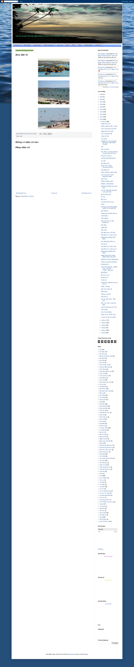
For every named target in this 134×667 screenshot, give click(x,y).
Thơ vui (101, 480)
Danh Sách (37, 45)
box (102, 549)
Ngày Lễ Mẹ (102, 436)
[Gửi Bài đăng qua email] (40, 133)
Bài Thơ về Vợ (105, 275)
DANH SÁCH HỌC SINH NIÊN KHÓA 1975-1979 (108, 256)
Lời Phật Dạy (103, 430)
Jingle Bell (104, 227)
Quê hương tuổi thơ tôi (106, 447)
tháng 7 (104, 330)
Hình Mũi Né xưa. (104, 412)
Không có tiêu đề (106, 294)
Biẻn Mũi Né (104, 211)
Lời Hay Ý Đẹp (103, 428)
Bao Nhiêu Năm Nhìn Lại (108, 241)
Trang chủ (17, 45)
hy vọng (103, 161)
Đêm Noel (104, 230)
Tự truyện (102, 506)
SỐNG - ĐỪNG (105, 286)
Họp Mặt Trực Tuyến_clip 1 (109, 249)
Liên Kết (98, 45)
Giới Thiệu (27, 45)
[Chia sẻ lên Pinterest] (51, 134)
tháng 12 (104, 121)
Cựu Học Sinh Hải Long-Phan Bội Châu (61, 9)
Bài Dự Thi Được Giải (105, 356)
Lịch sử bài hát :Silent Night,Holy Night (107, 175)
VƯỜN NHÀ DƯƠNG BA (108, 158)
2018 (101, 99)
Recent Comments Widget (113, 87)
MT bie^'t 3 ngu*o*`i (106, 156)
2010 (101, 119)
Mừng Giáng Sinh (106, 194)
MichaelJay (71, 654)
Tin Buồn (102, 486)
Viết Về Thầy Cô (104, 521)
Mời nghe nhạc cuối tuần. (108, 232)
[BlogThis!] (45, 134)
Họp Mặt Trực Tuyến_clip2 (108, 246)
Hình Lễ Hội (102, 410)
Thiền (101, 473)
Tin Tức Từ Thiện (104, 493)
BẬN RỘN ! (104, 272)
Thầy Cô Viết (103, 465)
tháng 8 (104, 327)
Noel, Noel (104, 179)
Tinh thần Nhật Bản (104, 495)
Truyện (101, 504)
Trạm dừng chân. (104, 499)
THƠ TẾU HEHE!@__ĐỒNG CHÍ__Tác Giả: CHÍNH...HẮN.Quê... (109, 268)
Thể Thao (102, 471)
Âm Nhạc (102, 351)
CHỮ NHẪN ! (105, 218)
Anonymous (101, 67)
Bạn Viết (101, 360)
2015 (101, 107)
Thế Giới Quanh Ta (104, 469)
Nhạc (80, 45)
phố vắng (103, 225)
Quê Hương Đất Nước (105, 445)
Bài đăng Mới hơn (21, 193)
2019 (101, 97)
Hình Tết (101, 415)
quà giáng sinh (105, 163)
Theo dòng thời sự (104, 467)
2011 (101, 117)
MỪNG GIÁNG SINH (107, 181)
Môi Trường (102, 434)
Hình (100, 402)
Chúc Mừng (102, 369)
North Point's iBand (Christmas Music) (107, 166)
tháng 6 (104, 332)
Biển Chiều (104, 291)
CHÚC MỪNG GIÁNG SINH (109, 172)
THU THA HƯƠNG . (107, 312)
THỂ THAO (104, 309)
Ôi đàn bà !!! (104, 277)
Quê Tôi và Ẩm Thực (105, 449)
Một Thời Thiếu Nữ (106, 289)
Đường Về (104, 244)
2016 (101, 104)
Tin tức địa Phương (105, 491)
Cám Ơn (101, 362)
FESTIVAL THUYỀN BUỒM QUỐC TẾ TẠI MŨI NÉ (109, 207)
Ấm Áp (103, 197)
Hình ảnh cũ (104, 296)
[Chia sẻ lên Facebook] (49, 134)
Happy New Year (105, 123)
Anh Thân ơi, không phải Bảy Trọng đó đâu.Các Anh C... (109, 152)
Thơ (102, 146)
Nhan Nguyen (102, 53)
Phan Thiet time (108, 556)
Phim (73, 45)
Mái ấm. (101, 432)
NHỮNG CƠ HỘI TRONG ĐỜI (109, 259)
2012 (101, 114)
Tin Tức (101, 489)
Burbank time (108, 580)
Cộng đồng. (102, 378)
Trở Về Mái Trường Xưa (106, 502)
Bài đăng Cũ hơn (87, 193)
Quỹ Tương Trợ (49, 45)
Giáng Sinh (102, 399)
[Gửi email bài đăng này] (44, 134)
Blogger (86, 654)
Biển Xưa (103, 199)
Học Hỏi (101, 421)
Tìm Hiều (102, 484)
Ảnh (100, 349)
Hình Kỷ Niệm (103, 408)
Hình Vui (101, 419)
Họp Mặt (101, 423)
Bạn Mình (102, 358)
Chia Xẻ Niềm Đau (104, 367)
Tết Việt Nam (103, 462)
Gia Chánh (102, 397)
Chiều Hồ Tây (105, 136)
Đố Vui (101, 393)
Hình (67, 45)
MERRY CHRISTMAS (107, 184)
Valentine (102, 508)
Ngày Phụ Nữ (103, 439)
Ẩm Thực (102, 354)
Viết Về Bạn (102, 519)
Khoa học (102, 425)
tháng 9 (104, 325)
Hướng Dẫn (88, 45)
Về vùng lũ (104, 138)
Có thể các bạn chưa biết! (108, 317)
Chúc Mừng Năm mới (105, 371)
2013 (101, 112)
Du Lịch (101, 384)
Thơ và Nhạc (103, 478)
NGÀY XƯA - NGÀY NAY (108, 314)
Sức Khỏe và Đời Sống (106, 458)
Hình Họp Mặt (103, 406)
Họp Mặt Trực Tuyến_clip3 (108, 235)
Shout (99, 549)
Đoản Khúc (102, 388)
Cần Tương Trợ (103, 364)
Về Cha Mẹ (102, 513)
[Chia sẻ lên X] (47, 134)
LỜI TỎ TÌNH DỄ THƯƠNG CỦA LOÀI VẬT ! (109, 191)
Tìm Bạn (101, 482)
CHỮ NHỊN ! (104, 216)
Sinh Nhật (102, 454)
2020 (101, 94)
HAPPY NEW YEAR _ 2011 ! (109, 126)
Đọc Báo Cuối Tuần (105, 391)
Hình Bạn (102, 404)
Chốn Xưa (104, 280)
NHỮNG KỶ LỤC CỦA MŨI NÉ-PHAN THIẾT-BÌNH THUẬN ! (108, 142)
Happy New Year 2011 (107, 131)
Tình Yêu (102, 497)
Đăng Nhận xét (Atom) (27, 196)
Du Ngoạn (102, 386)
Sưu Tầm (102, 460)
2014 (101, 109)
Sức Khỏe (102, 456)
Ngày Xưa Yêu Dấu (105, 441)
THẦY (102, 204)
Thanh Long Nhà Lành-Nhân (109, 262)
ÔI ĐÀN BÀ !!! (105, 264)
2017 (101, 102)
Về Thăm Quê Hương (107, 202)
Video (101, 517)
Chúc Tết (102, 373)
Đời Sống (102, 395)
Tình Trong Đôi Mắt (106, 133)
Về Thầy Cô (102, 515)
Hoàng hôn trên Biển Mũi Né (109, 213)
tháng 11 (104, 320)
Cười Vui (102, 380)
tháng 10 (104, 323)
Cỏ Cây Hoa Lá (103, 375)
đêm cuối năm (105, 149)
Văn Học (101, 510)
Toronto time (108, 604)
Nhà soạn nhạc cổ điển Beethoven (107, 221)
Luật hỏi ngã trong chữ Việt (109, 307)
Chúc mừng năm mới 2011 (108, 128)
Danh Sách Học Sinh (105, 382)
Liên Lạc (60, 45)
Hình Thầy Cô (103, 417)
